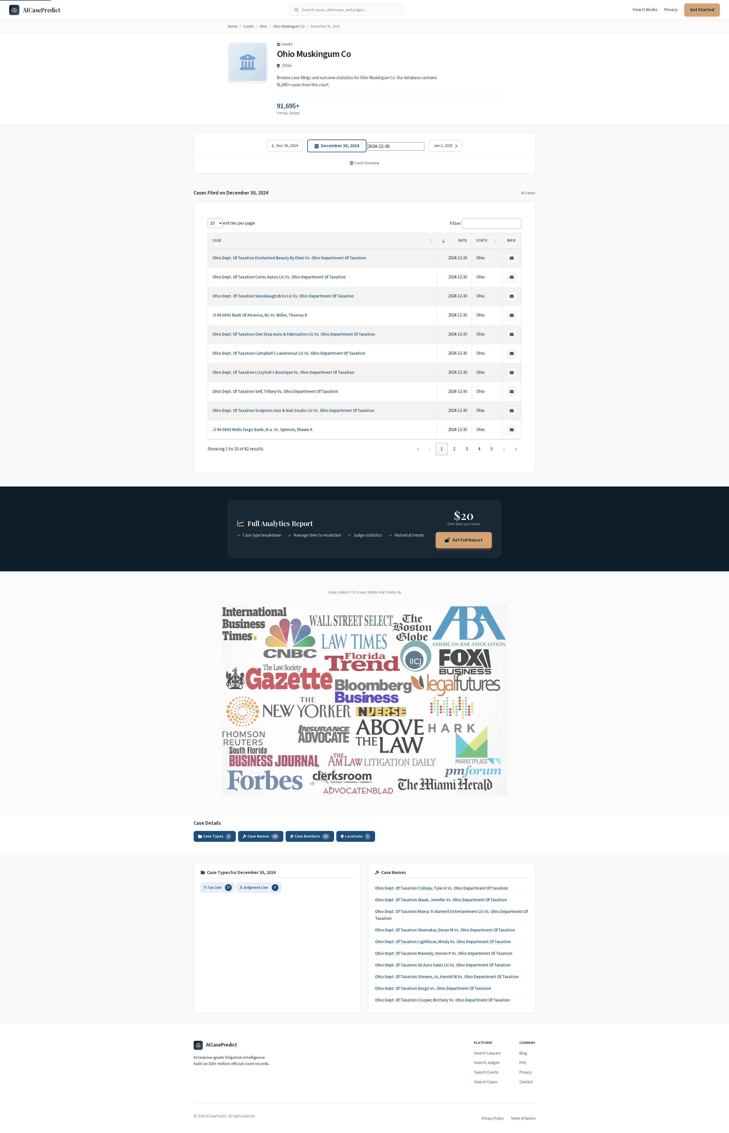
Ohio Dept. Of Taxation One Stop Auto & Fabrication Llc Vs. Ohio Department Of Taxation (293, 334)
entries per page (239, 223)
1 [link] (442, 449)
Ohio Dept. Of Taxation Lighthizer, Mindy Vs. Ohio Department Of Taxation (443, 942)
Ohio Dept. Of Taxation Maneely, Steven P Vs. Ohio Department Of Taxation (443, 954)
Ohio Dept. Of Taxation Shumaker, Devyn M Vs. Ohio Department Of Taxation (445, 930)
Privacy (670, 10)
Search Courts (486, 1072)
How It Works (645, 10)
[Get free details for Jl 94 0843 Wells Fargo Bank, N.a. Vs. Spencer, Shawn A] (512, 430)
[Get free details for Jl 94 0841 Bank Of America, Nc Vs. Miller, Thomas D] (512, 315)
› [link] (503, 449)
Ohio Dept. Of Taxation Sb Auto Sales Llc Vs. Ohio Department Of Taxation (443, 965)
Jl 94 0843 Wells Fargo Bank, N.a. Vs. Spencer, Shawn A (262, 430)
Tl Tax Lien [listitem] (216, 887)
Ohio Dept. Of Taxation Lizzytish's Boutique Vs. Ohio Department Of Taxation (283, 372)
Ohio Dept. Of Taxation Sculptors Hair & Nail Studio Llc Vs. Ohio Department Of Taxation (293, 411)
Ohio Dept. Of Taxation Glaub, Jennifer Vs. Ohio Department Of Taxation (441, 900)
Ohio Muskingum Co (289, 26)
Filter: (455, 223)
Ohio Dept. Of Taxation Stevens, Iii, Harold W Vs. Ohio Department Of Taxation (447, 977)
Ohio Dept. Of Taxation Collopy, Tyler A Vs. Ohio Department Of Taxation (441, 888)
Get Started (702, 10)
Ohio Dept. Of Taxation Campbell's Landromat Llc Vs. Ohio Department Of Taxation (288, 353)
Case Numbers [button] (310, 836)
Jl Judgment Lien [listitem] (257, 887)
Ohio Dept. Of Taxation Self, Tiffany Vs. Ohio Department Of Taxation (275, 392)
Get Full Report (467, 540)
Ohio (263, 26)
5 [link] (492, 449)
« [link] (418, 449)
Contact (526, 1082)
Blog (523, 1053)
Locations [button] (356, 836)
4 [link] (479, 449)
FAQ (522, 1063)
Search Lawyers (487, 1053)
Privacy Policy (493, 1118)
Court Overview (366, 163)
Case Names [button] (262, 836)
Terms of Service (523, 1118)
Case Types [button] (216, 836)
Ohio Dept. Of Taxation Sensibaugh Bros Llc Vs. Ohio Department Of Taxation (283, 296)
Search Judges (487, 1063)
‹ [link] (429, 449)
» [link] (516, 449)
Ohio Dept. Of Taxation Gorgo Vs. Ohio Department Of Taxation (433, 989)
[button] (431, 241)
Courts (248, 26)
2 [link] (454, 449)
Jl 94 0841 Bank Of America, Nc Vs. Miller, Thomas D (259, 315)
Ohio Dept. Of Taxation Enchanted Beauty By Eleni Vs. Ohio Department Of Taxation (289, 258)
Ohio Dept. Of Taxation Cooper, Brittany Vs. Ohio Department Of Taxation (442, 1000)
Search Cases (485, 1082)
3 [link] (467, 449)
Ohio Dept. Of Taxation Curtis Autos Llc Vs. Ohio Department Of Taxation (279, 277)
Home (232, 26)
